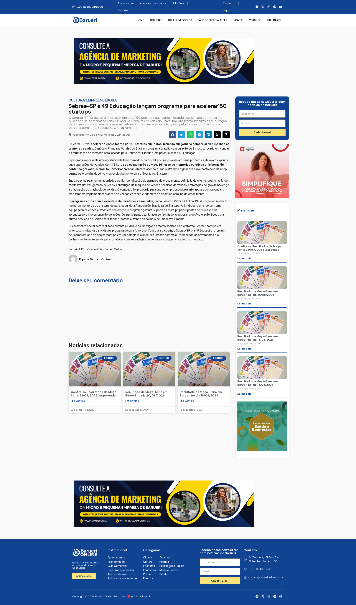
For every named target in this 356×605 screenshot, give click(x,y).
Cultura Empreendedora (93, 100)
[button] (172, 134)
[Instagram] (269, 7)
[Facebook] (257, 7)
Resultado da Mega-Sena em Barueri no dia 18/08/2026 (201, 393)
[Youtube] (281, 7)
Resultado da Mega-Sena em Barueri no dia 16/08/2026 (257, 383)
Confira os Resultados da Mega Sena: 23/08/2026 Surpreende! (93, 393)
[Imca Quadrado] (262, 450)
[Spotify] (275, 7)
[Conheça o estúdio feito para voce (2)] (164, 83)
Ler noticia (78, 401)
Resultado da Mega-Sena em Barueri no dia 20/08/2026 (146, 393)
